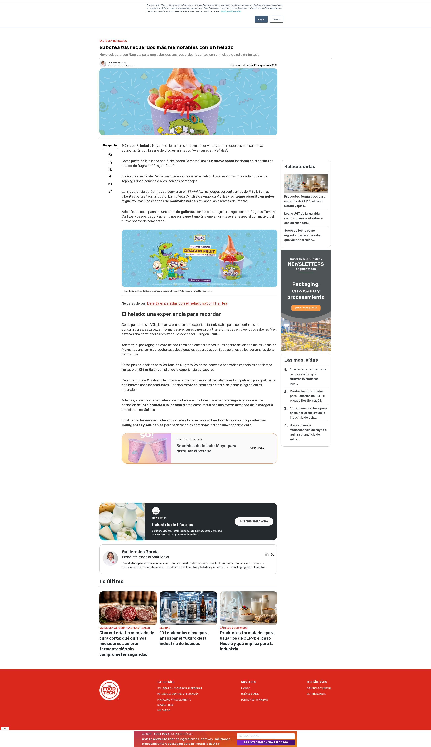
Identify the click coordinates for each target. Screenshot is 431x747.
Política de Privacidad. (231, 11)
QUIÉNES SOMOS (250, 694)
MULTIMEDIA (163, 710)
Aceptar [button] (261, 19)
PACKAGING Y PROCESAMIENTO (174, 699)
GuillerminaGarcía (118, 63)
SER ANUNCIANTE (316, 694)
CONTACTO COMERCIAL (319, 688)
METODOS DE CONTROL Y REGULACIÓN (177, 694)
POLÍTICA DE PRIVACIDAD (254, 699)
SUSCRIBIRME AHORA (254, 521)
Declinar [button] (276, 19)
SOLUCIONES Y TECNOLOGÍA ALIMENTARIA (179, 688)
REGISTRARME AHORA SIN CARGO (266, 742)
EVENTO (245, 688)
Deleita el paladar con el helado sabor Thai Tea (187, 303)
